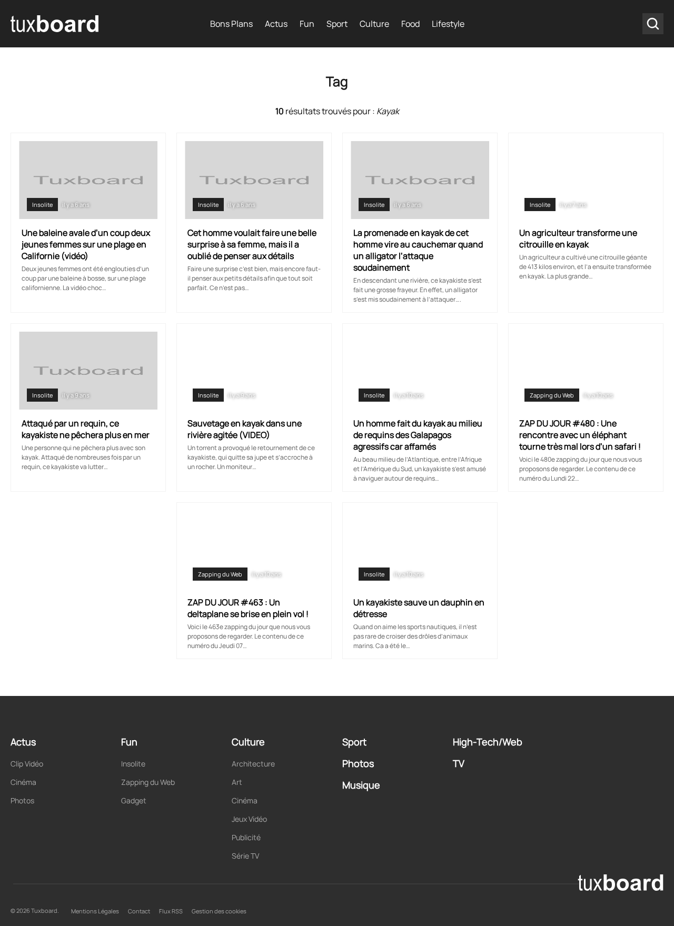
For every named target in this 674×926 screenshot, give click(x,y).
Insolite (42, 204)
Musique (361, 785)
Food (410, 23)
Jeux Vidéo (249, 819)
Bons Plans (231, 23)
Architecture (253, 764)
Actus (276, 23)
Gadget (133, 800)
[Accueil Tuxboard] (55, 23)
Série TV (245, 856)
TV (458, 763)
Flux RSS (171, 911)
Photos (22, 800)
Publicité (246, 837)
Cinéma (23, 782)
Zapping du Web (552, 395)
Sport (337, 23)
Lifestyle (448, 23)
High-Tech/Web (487, 741)
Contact (139, 911)
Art (237, 782)
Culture (374, 23)
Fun (307, 23)
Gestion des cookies (219, 911)
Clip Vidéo (27, 764)
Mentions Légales (95, 911)
